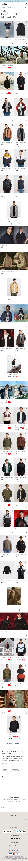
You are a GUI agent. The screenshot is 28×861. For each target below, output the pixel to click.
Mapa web (14, 859)
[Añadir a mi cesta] (12, 44)
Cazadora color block (6, 657)
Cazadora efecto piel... (6, 116)
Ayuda (14, 819)
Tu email (2, 805)
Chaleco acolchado (19, 194)
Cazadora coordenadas (6, 168)
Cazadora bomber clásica (21, 425)
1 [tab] (1, 21)
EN (18, 845)
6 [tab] (5, 21)
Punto (4, 770)
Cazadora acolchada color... (21, 116)
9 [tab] (7, 124)
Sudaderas (15, 770)
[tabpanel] (14, 209)
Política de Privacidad (10, 857)
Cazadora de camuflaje (6, 528)
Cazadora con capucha (20, 503)
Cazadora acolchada (12, 606)
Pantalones (6, 775)
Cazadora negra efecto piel (21, 528)
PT (16, 845)
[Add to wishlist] (12, 21)
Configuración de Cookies (6, 858)
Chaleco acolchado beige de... (8, 271)
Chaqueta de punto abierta (21, 142)
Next (12, 29)
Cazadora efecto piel (20, 451)
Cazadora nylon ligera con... (7, 39)
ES (13, 845)
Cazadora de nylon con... (7, 425)
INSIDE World (14, 824)
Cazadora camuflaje (12, 374)
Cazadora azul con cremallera (8, 322)
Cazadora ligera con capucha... (8, 400)
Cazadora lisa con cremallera (7, 91)
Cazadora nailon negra (6, 683)
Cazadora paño (4, 245)
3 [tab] (3, 21)
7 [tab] (6, 21)
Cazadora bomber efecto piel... (8, 194)
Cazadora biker (4, 709)
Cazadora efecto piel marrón (7, 142)
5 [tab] (4, 21)
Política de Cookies (18, 857)
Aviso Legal (24, 858)
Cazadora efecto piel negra (7, 580)
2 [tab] (2, 21)
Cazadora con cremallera (7, 65)
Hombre (15, 4)
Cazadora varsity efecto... (7, 348)
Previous (1, 29)
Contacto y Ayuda (14, 815)
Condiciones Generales (17, 858)
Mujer (10, 4)
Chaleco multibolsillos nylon (21, 39)
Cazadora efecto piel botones (8, 451)
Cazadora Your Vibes (20, 168)
